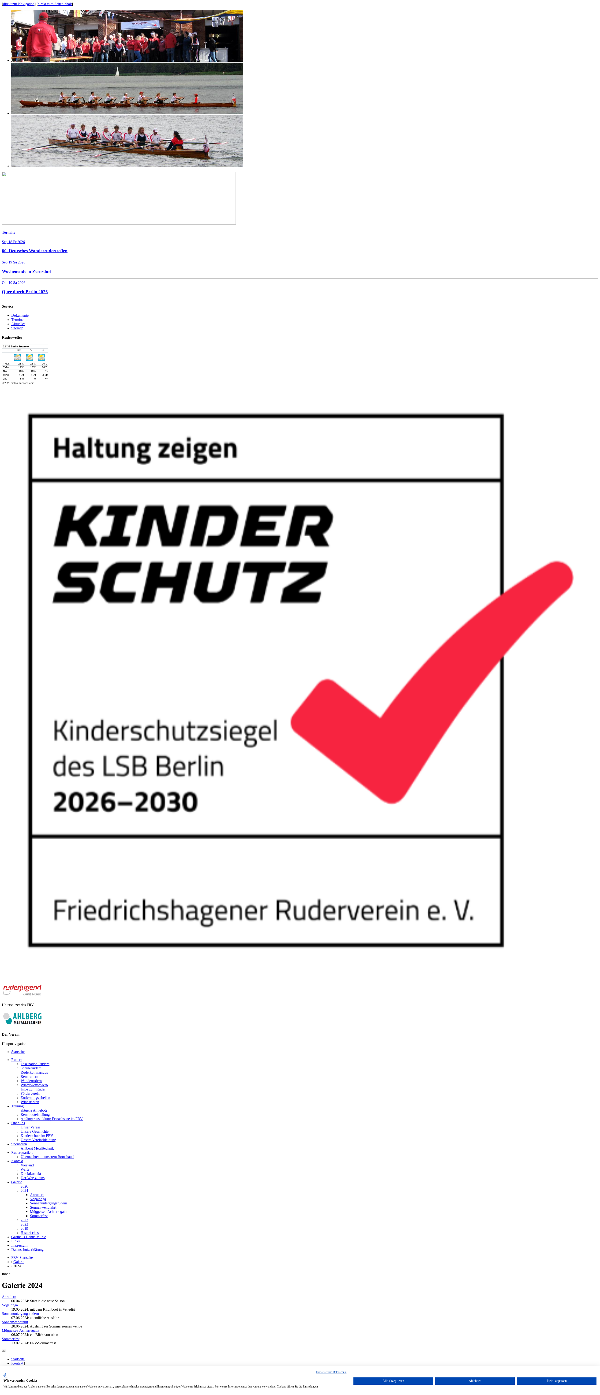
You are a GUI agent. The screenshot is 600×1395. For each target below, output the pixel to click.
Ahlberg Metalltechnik (37, 1148)
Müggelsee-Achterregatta (48, 1212)
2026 (24, 1186)
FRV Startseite (22, 1258)
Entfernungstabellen (35, 1098)
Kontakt (17, 1161)
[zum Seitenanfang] (4, 1351)
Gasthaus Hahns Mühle (28, 1237)
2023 (24, 1220)
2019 (24, 1228)
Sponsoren (19, 1144)
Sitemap (17, 328)
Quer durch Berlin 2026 (25, 291)
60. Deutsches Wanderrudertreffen (35, 250)
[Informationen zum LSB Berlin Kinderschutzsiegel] (300, 982)
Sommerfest (39, 1216)
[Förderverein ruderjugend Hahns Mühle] (22, 995)
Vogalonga (38, 1199)
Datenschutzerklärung (27, 1250)
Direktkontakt (31, 1174)
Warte (25, 1169)
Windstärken (30, 1102)
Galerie (16, 1182)
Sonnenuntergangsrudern (48, 1203)
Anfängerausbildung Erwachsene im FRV (52, 1119)
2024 (24, 1190)
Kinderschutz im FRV (37, 1136)
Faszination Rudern (35, 1064)
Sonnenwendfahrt (43, 1207)
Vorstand (27, 1165)
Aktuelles (18, 324)
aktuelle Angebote (34, 1110)
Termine (8, 232)
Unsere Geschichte (35, 1131)
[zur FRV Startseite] (119, 223)
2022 (24, 1224)
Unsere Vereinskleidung (38, 1140)
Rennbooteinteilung (35, 1115)
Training (17, 1106)
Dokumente (20, 315)
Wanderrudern (31, 1081)
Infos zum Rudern (34, 1089)
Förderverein (30, 1093)
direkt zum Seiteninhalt (55, 4)
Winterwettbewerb (34, 1085)
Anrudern (37, 1195)
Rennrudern (29, 1077)
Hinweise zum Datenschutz (331, 1372)
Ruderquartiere (22, 1152)
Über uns (18, 1123)
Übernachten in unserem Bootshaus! (47, 1157)
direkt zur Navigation (18, 4)
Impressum (19, 1245)
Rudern (16, 1060)
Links (15, 1241)
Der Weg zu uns (33, 1178)
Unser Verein (30, 1127)
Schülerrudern (31, 1068)
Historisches (30, 1233)
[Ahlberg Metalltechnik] (22, 1025)
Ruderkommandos (34, 1072)
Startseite (18, 1052)
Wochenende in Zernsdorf (27, 271)
